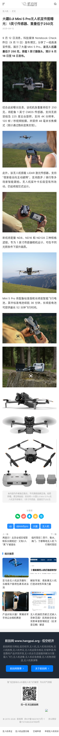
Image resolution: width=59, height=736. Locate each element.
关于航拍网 (42, 668)
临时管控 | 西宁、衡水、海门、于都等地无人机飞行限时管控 (44, 541)
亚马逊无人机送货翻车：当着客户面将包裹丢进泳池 (15, 584)
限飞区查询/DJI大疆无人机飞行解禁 (23, 682)
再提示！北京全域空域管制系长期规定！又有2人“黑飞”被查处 (15, 541)
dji (10, 526)
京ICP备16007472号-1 (34, 719)
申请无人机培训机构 (52, 733)
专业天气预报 (46, 682)
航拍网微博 (17, 668)
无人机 (5, 11)
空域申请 (37, 731)
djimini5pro (22, 526)
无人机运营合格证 (22, 733)
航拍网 (29, 4)
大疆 (35, 526)
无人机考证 (7, 731)
